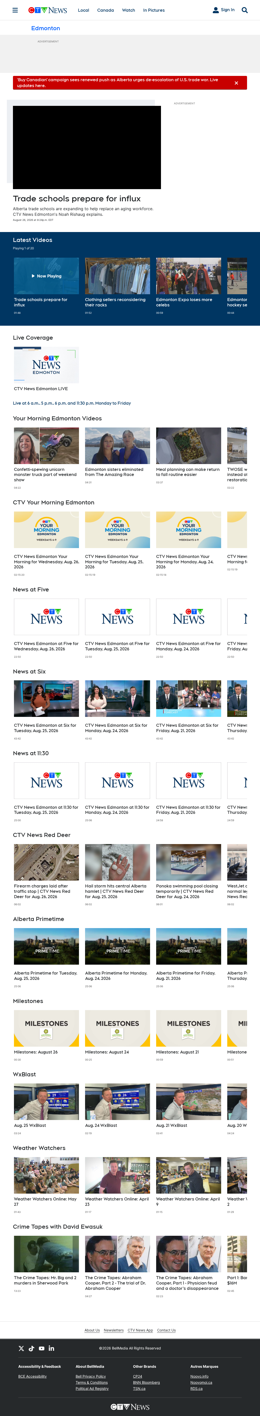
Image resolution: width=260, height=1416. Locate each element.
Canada (105, 10)
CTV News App (140, 1330)
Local (83, 10)
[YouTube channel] (42, 1348)
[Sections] (15, 10)
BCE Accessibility (32, 1376)
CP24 (137, 1376)
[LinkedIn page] (52, 1348)
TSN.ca (139, 1388)
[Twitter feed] (21, 1348)
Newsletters (114, 1330)
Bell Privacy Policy (91, 1376)
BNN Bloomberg (146, 1382)
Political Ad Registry (92, 1388)
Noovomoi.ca (201, 1382)
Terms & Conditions (92, 1382)
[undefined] (46, 286)
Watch (128, 10)
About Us (92, 1330)
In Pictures (154, 10)
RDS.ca (196, 1388)
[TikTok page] (31, 1348)
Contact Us (166, 1330)
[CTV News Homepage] (47, 10)
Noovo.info (199, 1376)
